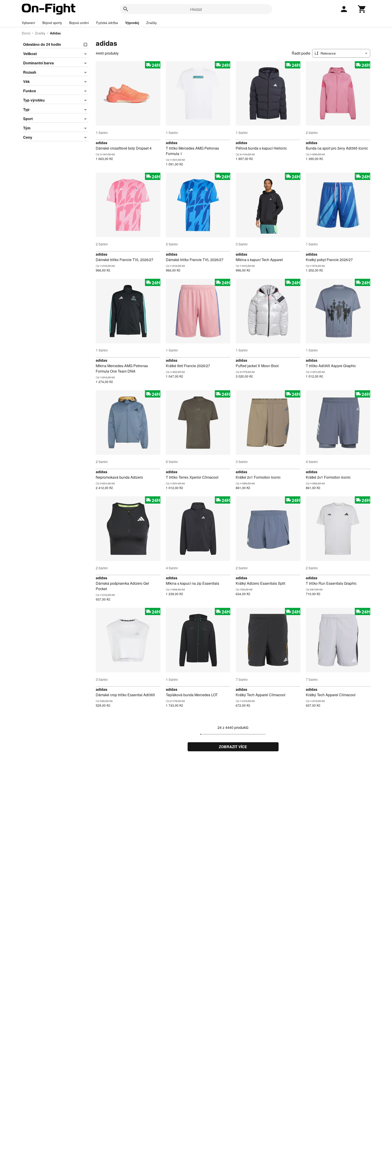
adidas (101, 142)
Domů (26, 33)
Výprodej (132, 22)
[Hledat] (125, 9)
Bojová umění (79, 22)
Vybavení (28, 22)
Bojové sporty (52, 22)
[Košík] (362, 9)
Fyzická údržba (107, 22)
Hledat (196, 9)
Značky (151, 22)
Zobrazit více (233, 746)
